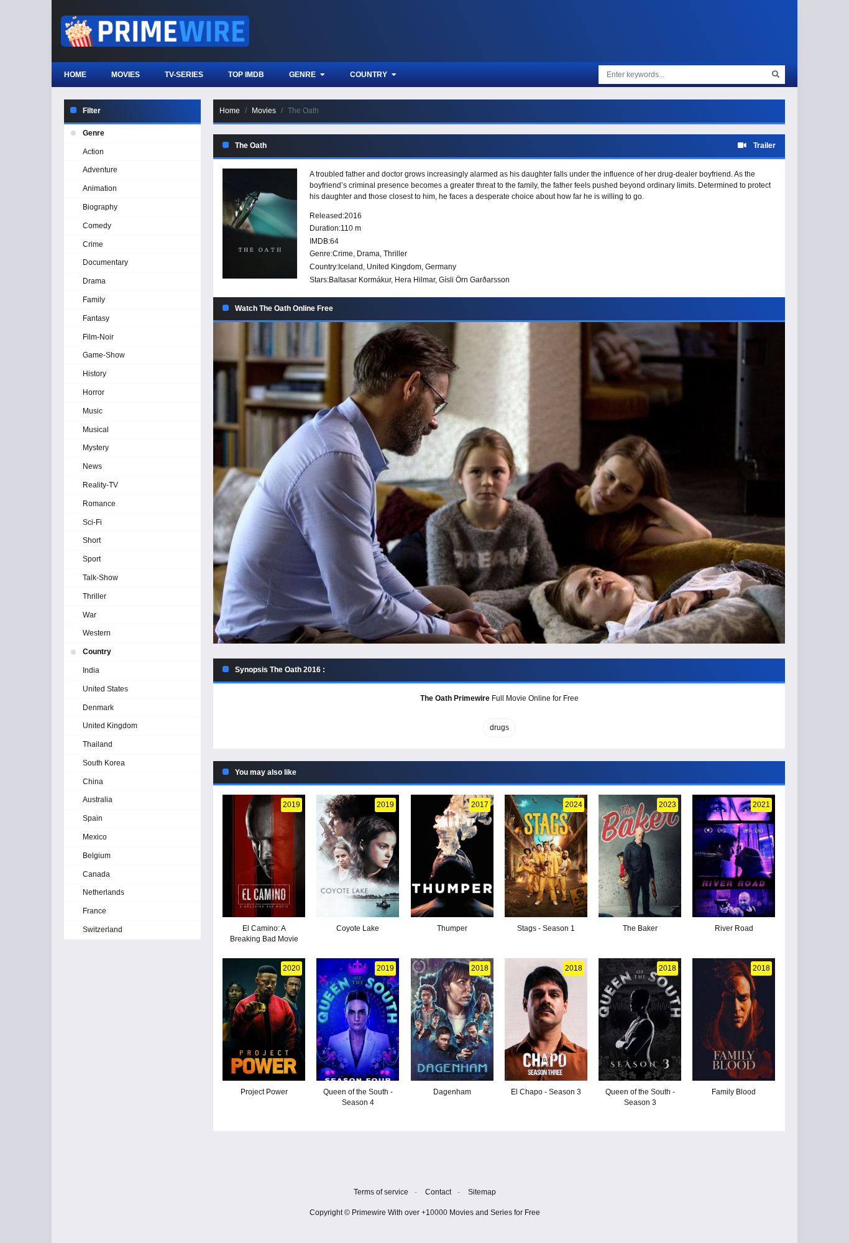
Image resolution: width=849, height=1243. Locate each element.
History (94, 373)
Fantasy (96, 318)
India (91, 670)
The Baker (640, 928)
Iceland (350, 266)
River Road (734, 928)
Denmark (98, 707)
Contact (438, 1192)
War (89, 615)
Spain (93, 818)
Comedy (97, 225)
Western (97, 633)
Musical (96, 429)
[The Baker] (640, 856)
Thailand (97, 744)
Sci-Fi (92, 522)
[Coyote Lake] (357, 856)
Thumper (452, 928)
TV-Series (184, 74)
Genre (303, 74)
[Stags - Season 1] (546, 856)
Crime (343, 253)
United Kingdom (394, 266)
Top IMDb (246, 74)
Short (92, 540)
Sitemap (482, 1192)
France (94, 911)
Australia (97, 799)
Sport (92, 559)
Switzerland (102, 929)
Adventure (100, 169)
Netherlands (103, 892)
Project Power (264, 1092)
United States (105, 689)
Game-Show (104, 355)
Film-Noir (98, 337)
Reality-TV (100, 485)
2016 (353, 215)
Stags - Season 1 (546, 928)
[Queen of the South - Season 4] (357, 1019)
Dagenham (452, 1092)
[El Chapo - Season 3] (546, 1019)
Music (93, 411)
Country (369, 74)
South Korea (104, 763)
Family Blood (734, 1092)
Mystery (96, 447)
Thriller (395, 253)
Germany (440, 266)
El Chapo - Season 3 (546, 1092)
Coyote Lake (357, 928)
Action (93, 151)
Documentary (105, 262)
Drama (368, 253)
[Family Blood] (733, 1019)
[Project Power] (264, 1019)
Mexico (95, 837)
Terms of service (381, 1192)
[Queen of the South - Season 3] (640, 1019)
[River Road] (733, 856)
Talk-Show (100, 577)
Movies (125, 74)
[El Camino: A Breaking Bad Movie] (264, 856)
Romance (99, 503)
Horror (93, 392)
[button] (499, 483)
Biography (100, 207)
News (92, 466)
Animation (100, 188)
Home (75, 74)
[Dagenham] (452, 1019)
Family (94, 299)
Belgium (97, 855)
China (93, 781)
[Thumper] (452, 856)
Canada (96, 874)
